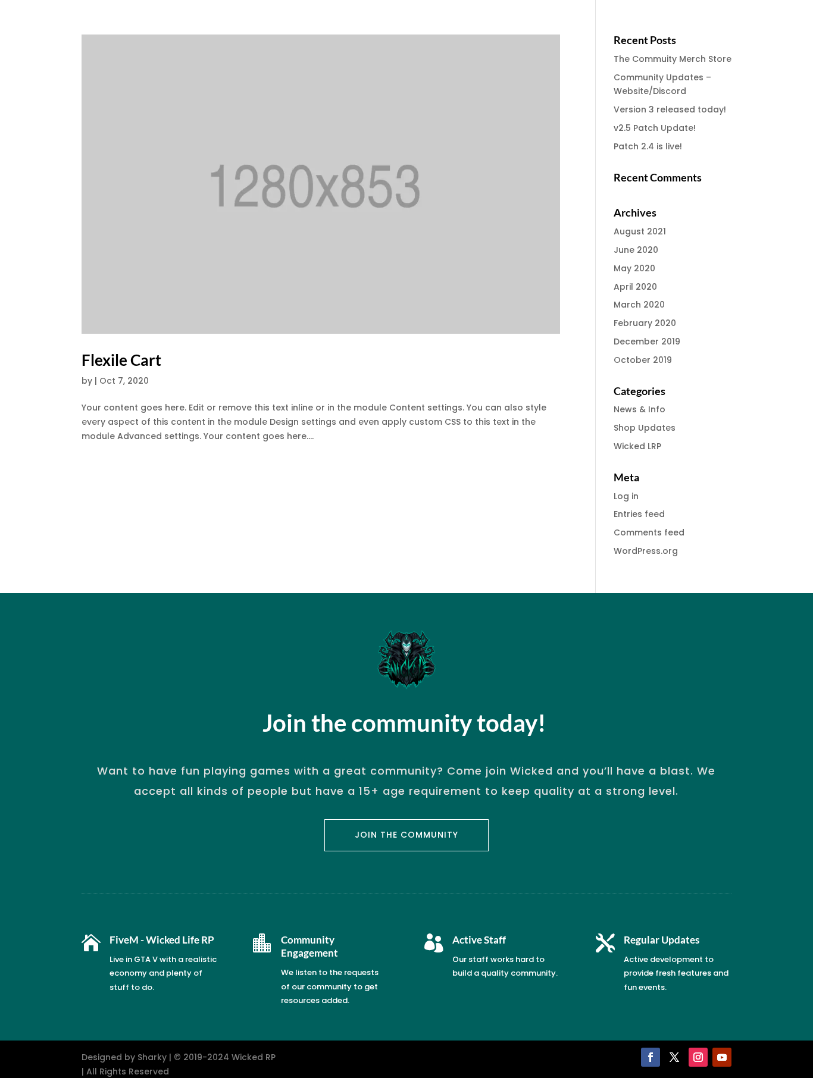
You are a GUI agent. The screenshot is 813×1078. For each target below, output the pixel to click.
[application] (809, 1075)
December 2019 (647, 341)
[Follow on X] (674, 1057)
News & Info (639, 409)
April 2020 (635, 287)
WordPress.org (646, 551)
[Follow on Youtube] (721, 1057)
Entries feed (639, 514)
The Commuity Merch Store (672, 59)
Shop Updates (645, 428)
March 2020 (639, 305)
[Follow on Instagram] (698, 1057)
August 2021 (640, 231)
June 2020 (636, 250)
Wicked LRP (637, 446)
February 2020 (645, 323)
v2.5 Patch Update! (655, 128)
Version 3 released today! (670, 109)
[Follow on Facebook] (650, 1057)
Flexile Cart (121, 359)
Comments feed (649, 532)
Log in (626, 496)
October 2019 (643, 360)
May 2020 (634, 268)
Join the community (406, 835)
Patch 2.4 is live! (648, 146)
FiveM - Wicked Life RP (162, 939)
